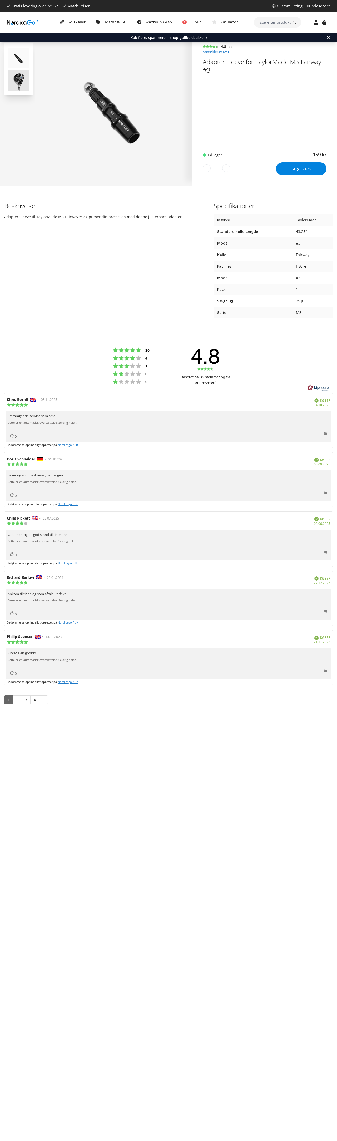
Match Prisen (79, 5)
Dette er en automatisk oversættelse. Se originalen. (42, 423)
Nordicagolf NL (68, 563)
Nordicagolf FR (68, 445)
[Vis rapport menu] (325, 434)
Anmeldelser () (216, 51)
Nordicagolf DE (68, 504)
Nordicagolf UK (68, 622)
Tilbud (196, 21)
